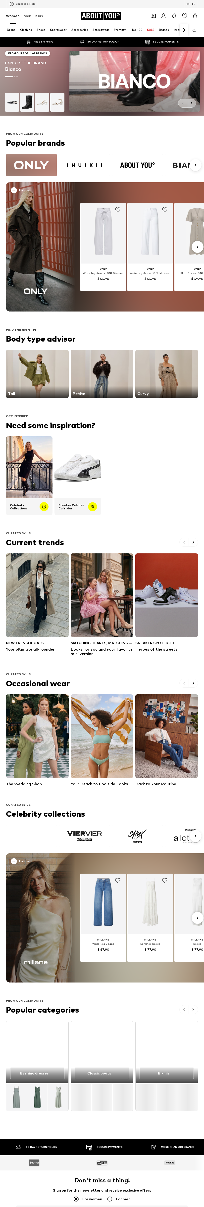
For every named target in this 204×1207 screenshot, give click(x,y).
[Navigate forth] (184, 30)
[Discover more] (35, 247)
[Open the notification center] (174, 16)
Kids (39, 16)
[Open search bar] (193, 30)
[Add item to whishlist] (118, 210)
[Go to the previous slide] (182, 103)
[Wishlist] (185, 16)
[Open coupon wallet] (153, 16)
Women (13, 16)
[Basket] (195, 16)
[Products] (37, 1097)
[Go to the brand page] (102, 81)
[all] (103, 165)
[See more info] (37, 191)
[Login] (164, 16)
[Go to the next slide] (191, 103)
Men (27, 16)
